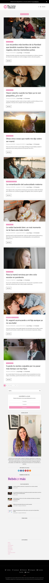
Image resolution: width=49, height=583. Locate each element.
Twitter (8, 570)
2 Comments (27, 280)
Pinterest (24, 570)
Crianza (8, 317)
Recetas (9, 551)
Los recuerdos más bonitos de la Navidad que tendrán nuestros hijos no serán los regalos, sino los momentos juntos (23, 47)
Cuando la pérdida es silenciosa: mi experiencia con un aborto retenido (25, 486)
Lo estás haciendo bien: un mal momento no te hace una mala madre (23, 228)
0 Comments (27, 52)
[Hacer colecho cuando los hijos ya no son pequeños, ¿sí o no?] (24, 76)
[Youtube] (28, 471)
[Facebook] (38, 6)
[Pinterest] (25, 471)
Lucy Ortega (19, 52)
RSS (22, 572)
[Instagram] (40, 6)
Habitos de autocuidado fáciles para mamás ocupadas (22, 504)
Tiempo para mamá (11, 181)
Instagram (32, 570)
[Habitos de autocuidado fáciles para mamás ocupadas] (10, 506)
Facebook (16, 570)
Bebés (9, 542)
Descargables (10, 545)
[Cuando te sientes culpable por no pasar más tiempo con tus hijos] (24, 349)
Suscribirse (24, 407)
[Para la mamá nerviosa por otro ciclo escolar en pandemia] (24, 258)
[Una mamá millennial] (10, 7)
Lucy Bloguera (35, 1)
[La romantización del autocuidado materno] (24, 168)
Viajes (9, 553)
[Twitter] (19, 471)
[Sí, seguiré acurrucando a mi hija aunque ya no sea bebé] (24, 303)
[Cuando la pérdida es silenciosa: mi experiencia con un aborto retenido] (10, 488)
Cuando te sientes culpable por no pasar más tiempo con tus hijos (23, 367)
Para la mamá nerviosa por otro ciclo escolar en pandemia (21, 276)
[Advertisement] (24, 528)
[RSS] (30, 471)
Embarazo (10, 546)
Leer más (9, 60)
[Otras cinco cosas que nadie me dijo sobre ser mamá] (24, 122)
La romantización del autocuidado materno (24, 184)
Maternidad (9, 41)
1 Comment (36, 325)
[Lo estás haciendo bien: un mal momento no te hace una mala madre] (24, 211)
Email (27, 572)
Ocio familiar (10, 549)
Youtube (40, 570)
